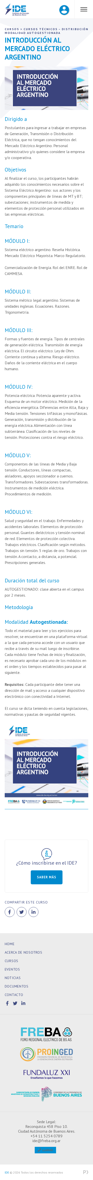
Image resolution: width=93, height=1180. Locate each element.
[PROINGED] (47, 1054)
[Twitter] (16, 1003)
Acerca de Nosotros (23, 952)
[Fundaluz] (47, 1074)
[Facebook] (8, 1003)
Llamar (47, 1150)
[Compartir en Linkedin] (33, 912)
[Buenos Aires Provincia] (47, 1094)
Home (10, 944)
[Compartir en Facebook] (10, 912)
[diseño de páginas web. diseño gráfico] (85, 1172)
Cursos (11, 961)
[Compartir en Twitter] (22, 912)
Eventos (12, 969)
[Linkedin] (23, 1003)
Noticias (13, 978)
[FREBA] (47, 1034)
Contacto (14, 995)
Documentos (17, 986)
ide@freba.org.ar (46, 1140)
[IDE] (17, 10)
